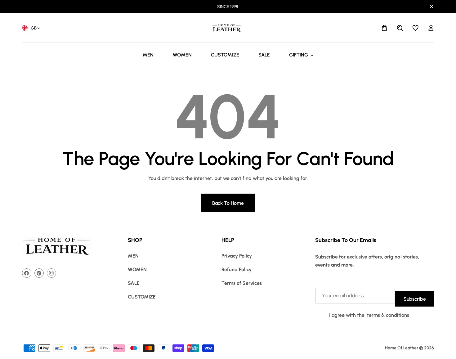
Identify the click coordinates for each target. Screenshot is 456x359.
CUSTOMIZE (142, 297)
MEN (133, 256)
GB (34, 28)
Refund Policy (236, 269)
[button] (384, 28)
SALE (134, 283)
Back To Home (228, 203)
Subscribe (415, 299)
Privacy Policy (236, 256)
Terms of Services (241, 283)
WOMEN (137, 269)
